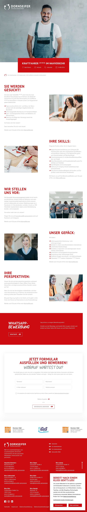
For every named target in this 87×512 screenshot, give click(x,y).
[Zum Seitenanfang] (82, 465)
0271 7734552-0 (35, 468)
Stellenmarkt (22, 75)
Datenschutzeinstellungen (41, 506)
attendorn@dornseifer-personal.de (14, 470)
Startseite (7, 506)
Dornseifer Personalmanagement (5, 75)
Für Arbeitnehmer (12, 75)
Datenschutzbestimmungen (62, 393)
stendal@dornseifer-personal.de (39, 496)
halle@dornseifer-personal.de (39, 483)
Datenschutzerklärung (26, 506)
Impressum (14, 506)
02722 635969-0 (9, 468)
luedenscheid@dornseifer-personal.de (15, 483)
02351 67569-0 (9, 481)
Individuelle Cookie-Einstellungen (63, 499)
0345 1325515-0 (35, 481)
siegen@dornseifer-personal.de (39, 470)
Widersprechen (59, 505)
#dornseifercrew (28, 130)
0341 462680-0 (60, 468)
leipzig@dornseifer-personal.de (65, 470)
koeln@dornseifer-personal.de (13, 496)
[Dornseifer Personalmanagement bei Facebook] (5, 501)
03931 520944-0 (35, 494)
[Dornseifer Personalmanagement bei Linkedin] (12, 501)
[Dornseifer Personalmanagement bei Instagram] (9, 501)
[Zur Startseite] (15, 444)
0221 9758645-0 (9, 494)
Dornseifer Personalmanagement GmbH (17, 197)
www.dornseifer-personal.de (23, 216)
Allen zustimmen (74, 505)
